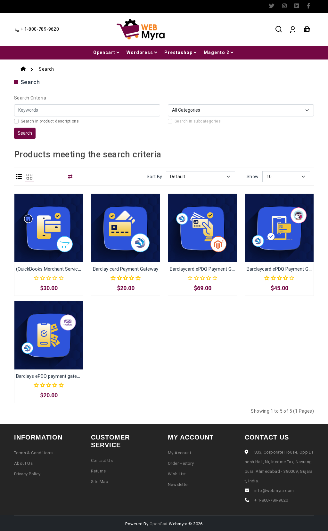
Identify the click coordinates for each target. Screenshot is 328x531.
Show (253, 176)
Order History (181, 463)
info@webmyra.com (274, 490)
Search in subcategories (198, 121)
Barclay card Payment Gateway (125, 269)
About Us (23, 463)
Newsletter (178, 484)
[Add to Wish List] (56, 234)
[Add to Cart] (41, 234)
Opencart (104, 52)
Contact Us (102, 460)
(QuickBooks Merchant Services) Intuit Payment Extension (77, 269)
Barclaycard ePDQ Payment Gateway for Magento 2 (224, 269)
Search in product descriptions (50, 121)
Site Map (99, 481)
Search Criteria (30, 97)
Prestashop (178, 52)
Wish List (177, 474)
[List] (19, 176)
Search (46, 69)
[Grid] (29, 176)
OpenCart (159, 523)
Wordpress (140, 52)
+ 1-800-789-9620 (39, 29)
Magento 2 (216, 52)
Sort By (154, 176)
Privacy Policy (27, 474)
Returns (98, 471)
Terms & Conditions (33, 452)
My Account (179, 452)
